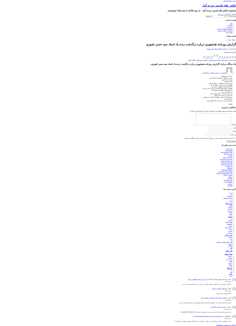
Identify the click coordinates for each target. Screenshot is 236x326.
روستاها (230, 168)
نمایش (230, 264)
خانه (231, 23)
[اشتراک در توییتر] (222, 58)
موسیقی (230, 258)
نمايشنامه (230, 263)
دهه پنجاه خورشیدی (226, 161)
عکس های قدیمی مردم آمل (219, 5)
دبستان (230, 226)
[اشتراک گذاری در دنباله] (227, 58)
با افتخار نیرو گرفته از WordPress (226, 325)
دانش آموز (228, 222)
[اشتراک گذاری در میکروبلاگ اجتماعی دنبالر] (229, 58)
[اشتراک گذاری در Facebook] (219, 58)
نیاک (231, 266)
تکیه (231, 218)
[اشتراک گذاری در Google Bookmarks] (214, 58)
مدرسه (228, 253)
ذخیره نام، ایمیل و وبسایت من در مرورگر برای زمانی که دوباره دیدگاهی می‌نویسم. (209, 138)
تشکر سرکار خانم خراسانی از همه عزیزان (213, 298)
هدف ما (230, 25)
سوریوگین (228, 235)
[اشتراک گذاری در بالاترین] (234, 58)
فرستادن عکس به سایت (224, 30)
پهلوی (230, 274)
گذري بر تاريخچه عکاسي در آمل (197, 279)
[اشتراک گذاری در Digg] (211, 58)
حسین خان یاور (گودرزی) (217, 307)
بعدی (228, 39)
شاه (231, 239)
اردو (231, 199)
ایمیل (234, 131)
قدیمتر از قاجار (227, 175)
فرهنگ (230, 245)
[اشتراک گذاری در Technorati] (206, 58)
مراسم (230, 177)
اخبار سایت (223, 60)
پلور (231, 272)
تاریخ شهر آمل (228, 154)
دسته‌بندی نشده (227, 157)
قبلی (233, 39)
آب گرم (230, 192)
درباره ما (229, 27)
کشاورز (230, 275)
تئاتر (230, 214)
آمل (231, 194)
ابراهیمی (229, 196)
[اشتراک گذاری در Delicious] (204, 58)
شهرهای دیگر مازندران (225, 171)
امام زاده (230, 209)
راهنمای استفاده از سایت (224, 29)
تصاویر (230, 156)
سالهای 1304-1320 (226, 170)
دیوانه (230, 229)
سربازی (229, 233)
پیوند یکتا (200, 60)
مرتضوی (230, 256)
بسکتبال (230, 212)
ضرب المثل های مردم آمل (224, 173)
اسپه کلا (229, 203)
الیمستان (230, 207)
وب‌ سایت (233, 134)
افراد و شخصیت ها (226, 152)
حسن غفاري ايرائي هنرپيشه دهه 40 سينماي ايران (207, 316)
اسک (230, 205)
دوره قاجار (229, 166)
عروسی (230, 244)
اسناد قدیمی (228, 150)
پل (231, 270)
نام (235, 128)
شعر (231, 240)
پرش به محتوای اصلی (229, 1)
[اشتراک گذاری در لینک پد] (224, 58)
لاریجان (228, 250)
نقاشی (230, 261)
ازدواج (230, 201)
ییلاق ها (230, 185)
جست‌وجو (233, 16)
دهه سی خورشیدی (226, 164)
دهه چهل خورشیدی (226, 163)
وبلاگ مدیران (228, 182)
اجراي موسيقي (227, 198)
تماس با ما (229, 32)
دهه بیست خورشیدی (226, 159)
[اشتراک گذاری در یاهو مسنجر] (209, 58)
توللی (230, 216)
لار (231, 248)
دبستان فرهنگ (228, 227)
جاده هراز (230, 220)
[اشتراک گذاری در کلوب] (232, 58)
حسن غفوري (210, 49)
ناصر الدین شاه (229, 259)
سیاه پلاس (230, 237)
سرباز (230, 231)
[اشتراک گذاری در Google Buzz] (216, 58)
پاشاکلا (229, 268)
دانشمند (229, 224)
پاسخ (230, 104)
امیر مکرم (229, 210)
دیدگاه (233, 124)
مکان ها (230, 178)
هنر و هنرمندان (227, 180)
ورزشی (230, 184)
